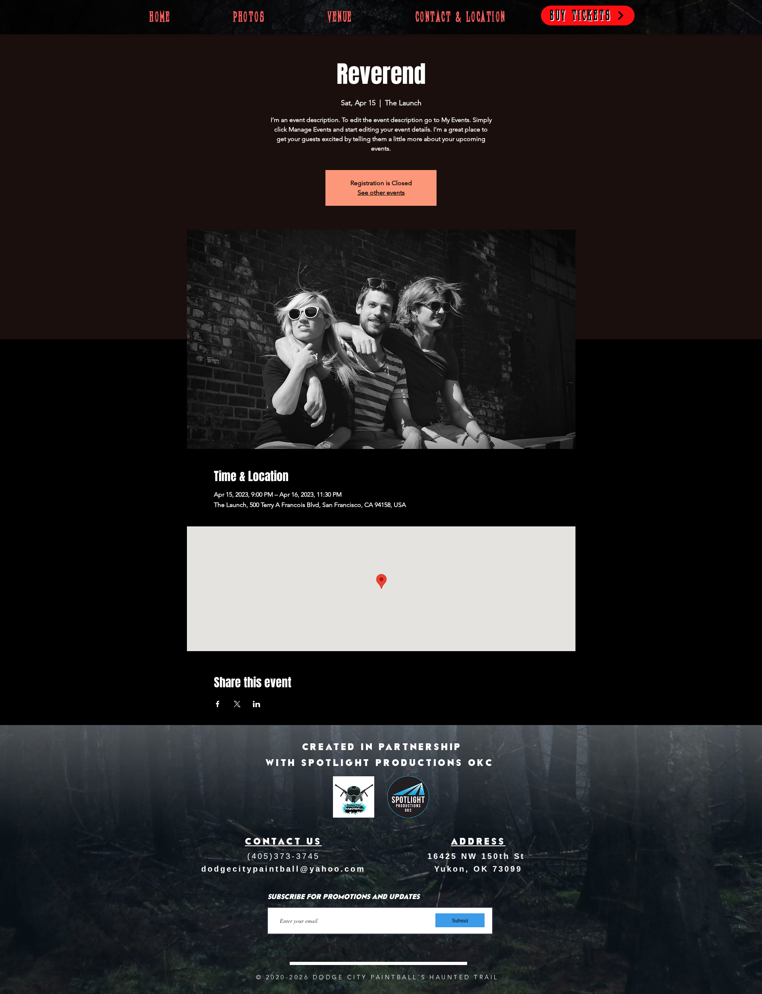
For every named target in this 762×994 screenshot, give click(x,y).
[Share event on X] (237, 704)
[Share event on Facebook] (217, 704)
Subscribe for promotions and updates (343, 897)
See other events (381, 192)
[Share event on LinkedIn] (256, 704)
